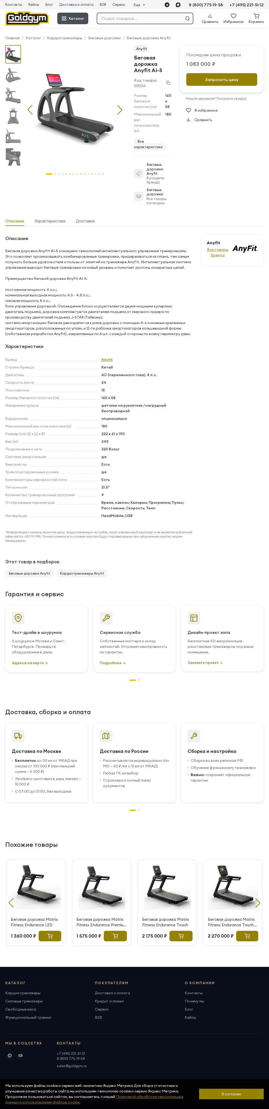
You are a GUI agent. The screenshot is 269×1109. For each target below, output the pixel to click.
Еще (137, 5)
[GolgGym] (27, 18)
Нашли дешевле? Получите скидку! (216, 98)
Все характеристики (148, 144)
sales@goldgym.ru (72, 1066)
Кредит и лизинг (109, 1001)
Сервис (118, 4)
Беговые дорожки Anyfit (149, 38)
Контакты (13, 4)
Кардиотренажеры (64, 38)
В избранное (206, 110)
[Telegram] (167, 5)
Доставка (85, 220)
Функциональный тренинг (28, 1017)
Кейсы (33, 4)
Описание (14, 220)
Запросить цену (222, 79)
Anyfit (141, 48)
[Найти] (187, 18)
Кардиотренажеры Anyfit (82, 573)
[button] (120, 110)
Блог (49, 4)
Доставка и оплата (76, 4)
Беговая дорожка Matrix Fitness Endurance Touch (165, 922)
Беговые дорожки (104, 38)
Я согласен (231, 1094)
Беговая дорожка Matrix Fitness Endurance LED (34, 922)
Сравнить (203, 119)
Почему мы (194, 1001)
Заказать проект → (205, 662)
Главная (12, 38)
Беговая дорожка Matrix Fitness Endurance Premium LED (101, 922)
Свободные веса (20, 1009)
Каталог (76, 18)
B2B (103, 4)
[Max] (178, 5)
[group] (75, 105)
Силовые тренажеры (24, 1001)
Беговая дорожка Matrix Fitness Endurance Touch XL (231, 922)
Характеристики (50, 220)
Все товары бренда (217, 252)
